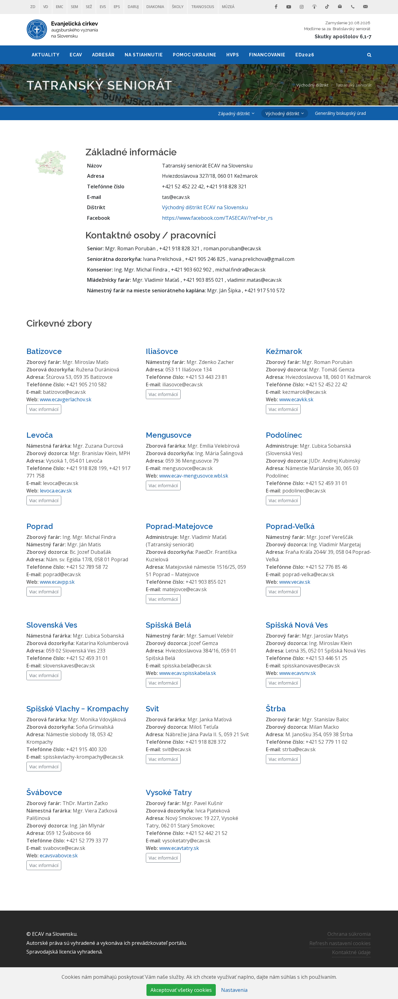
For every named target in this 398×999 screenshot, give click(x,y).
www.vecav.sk (294, 581)
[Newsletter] (340, 7)
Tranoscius (202, 6)
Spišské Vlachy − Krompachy (77, 708)
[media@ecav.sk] (365, 7)
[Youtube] (289, 7)
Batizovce (44, 351)
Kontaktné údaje (351, 952)
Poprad (39, 526)
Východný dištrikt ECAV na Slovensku (205, 207)
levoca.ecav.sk (56, 490)
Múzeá (228, 6)
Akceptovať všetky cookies (181, 990)
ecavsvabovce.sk (59, 855)
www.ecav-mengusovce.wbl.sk (193, 475)
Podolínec (284, 435)
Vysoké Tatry (169, 792)
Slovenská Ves (51, 624)
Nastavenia (234, 990)
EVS (103, 6)
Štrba (276, 708)
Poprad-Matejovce (179, 526)
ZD (32, 6)
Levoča (39, 435)
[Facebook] (276, 7)
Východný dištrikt (312, 85)
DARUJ (133, 6)
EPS (117, 6)
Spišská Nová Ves (297, 624)
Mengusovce (169, 435)
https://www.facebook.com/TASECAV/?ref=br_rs (217, 217)
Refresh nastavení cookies (340, 943)
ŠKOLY (177, 6)
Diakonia (155, 6)
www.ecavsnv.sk (297, 673)
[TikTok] (327, 7)
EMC (59, 6)
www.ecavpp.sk (57, 581)
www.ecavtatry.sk (179, 848)
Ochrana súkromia (349, 934)
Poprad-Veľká (290, 526)
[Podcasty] (314, 7)
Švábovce (44, 792)
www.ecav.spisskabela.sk (187, 673)
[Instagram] (301, 7)
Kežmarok (284, 351)
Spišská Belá (168, 624)
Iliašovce (162, 351)
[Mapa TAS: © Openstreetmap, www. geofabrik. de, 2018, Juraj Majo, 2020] (51, 162)
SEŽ (89, 6)
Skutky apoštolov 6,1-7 (343, 37)
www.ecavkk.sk (296, 399)
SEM (74, 6)
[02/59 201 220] (352, 7)
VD (45, 6)
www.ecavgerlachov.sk (65, 399)
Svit (152, 708)
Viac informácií (43, 409)
